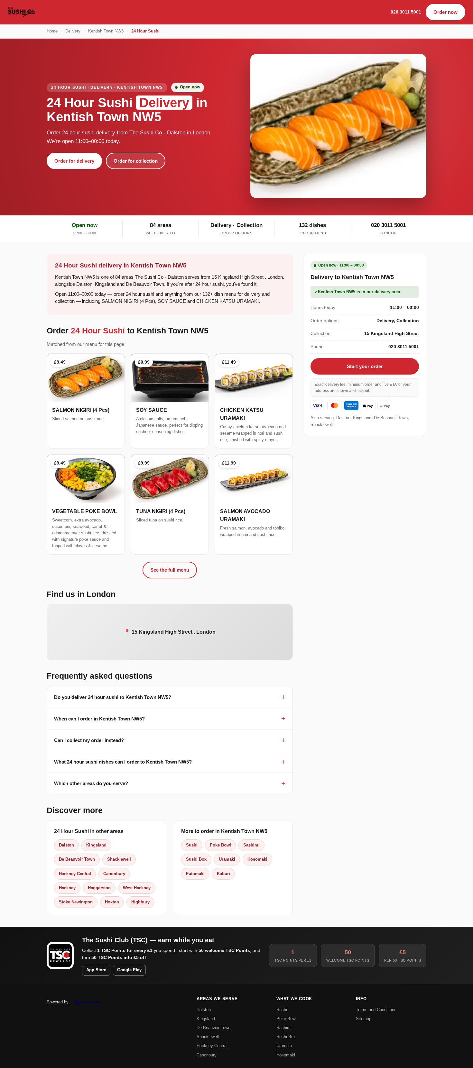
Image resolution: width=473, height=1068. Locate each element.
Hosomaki (257, 859)
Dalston (66, 845)
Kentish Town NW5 (106, 31)
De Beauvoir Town (77, 859)
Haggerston (99, 887)
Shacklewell (119, 859)
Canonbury (114, 873)
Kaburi (223, 873)
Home (52, 31)
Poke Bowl (220, 845)
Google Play (129, 970)
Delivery (72, 31)
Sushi (192, 845)
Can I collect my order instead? (89, 740)
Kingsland (96, 845)
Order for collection (136, 161)
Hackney (67, 887)
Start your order (365, 366)
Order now (445, 12)
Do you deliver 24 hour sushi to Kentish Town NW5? (112, 697)
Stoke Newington (76, 902)
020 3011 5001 (406, 11)
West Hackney (137, 887)
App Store (96, 970)
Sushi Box (196, 859)
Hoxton (112, 902)
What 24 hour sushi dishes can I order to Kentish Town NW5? (123, 762)
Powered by (58, 1002)
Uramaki (227, 859)
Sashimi (251, 845)
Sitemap (363, 1018)
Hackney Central (75, 873)
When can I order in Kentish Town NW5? (99, 718)
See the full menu (169, 570)
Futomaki (195, 873)
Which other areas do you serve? (91, 783)
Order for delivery (74, 161)
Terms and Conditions (376, 1009)
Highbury (140, 902)
